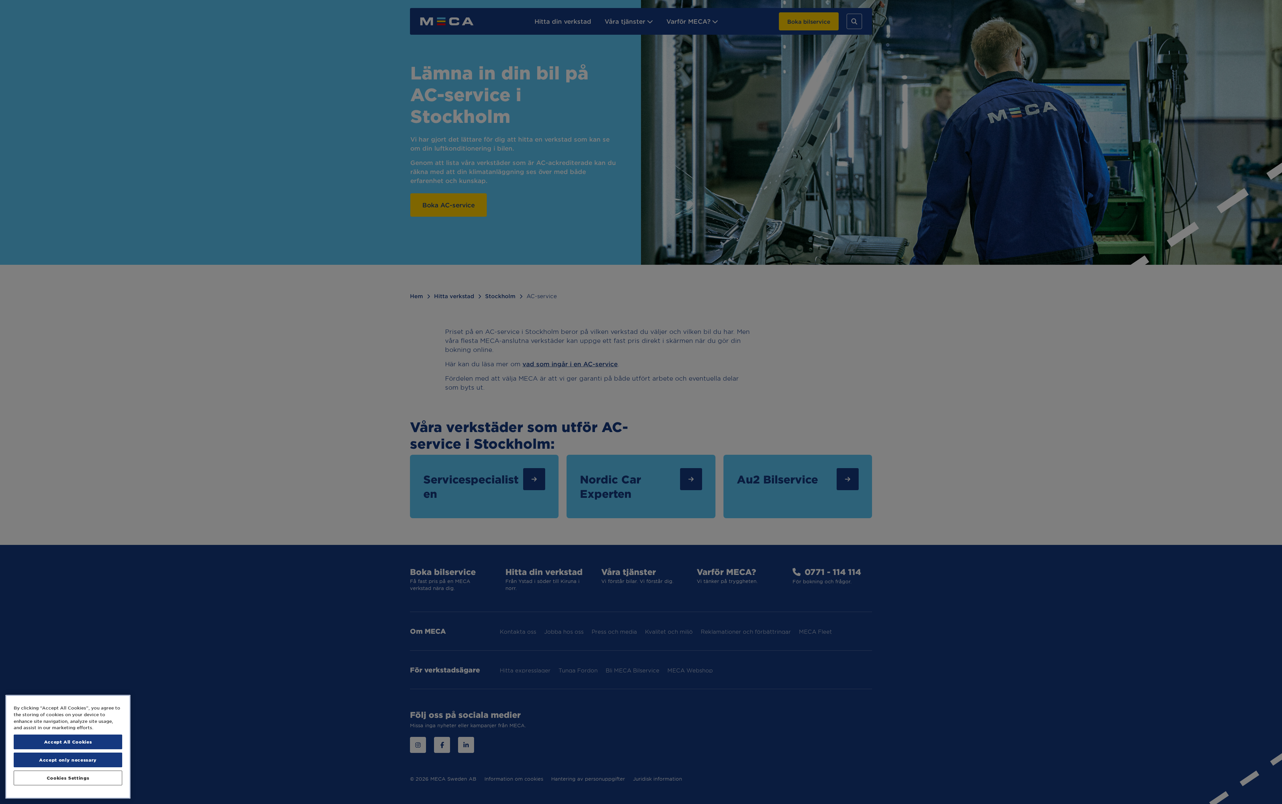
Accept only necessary (68, 760)
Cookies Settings (68, 778)
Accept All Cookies (68, 742)
